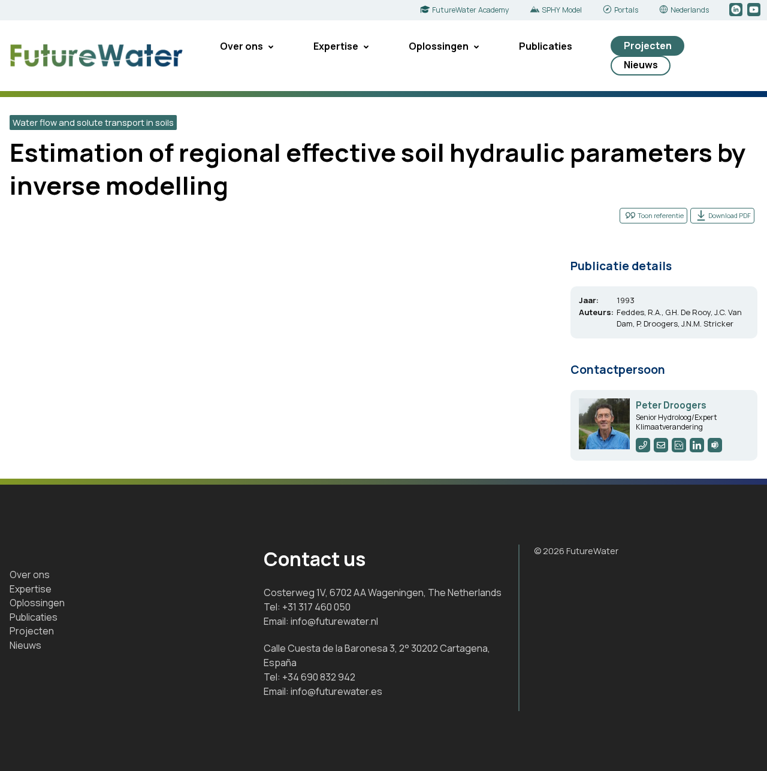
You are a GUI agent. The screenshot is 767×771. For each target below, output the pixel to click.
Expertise (335, 46)
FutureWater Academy (470, 10)
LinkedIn (736, 10)
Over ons (241, 46)
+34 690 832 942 (318, 677)
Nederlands (690, 10)
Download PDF (729, 215)
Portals (626, 10)
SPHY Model (562, 10)
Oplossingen (439, 46)
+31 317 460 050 (316, 606)
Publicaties (545, 46)
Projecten (648, 45)
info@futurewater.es (336, 691)
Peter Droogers (671, 405)
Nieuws (641, 64)
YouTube (754, 10)
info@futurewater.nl (334, 621)
